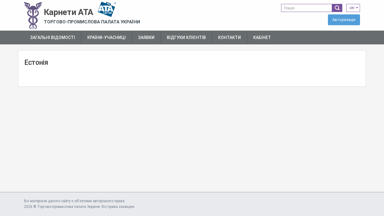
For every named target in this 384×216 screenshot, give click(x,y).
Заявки (146, 37)
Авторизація (344, 19)
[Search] (337, 8)
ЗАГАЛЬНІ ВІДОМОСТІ (52, 37)
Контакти (229, 37)
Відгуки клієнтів (186, 37)
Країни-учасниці (106, 37)
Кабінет (262, 37)
